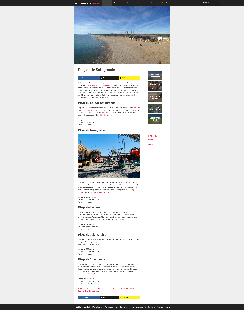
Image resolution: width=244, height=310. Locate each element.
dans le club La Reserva (98, 85)
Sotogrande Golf (155, 119)
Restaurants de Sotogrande (155, 86)
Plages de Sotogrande (155, 76)
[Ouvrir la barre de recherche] (167, 3)
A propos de (109, 307)
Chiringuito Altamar (105, 115)
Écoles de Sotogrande (155, 108)
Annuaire (116, 3)
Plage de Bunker (93, 274)
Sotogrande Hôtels (155, 97)
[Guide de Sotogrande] (86, 3)
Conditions (151, 307)
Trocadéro (82, 274)
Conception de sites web (138, 307)
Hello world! (152, 144)
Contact (167, 307)
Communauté (124, 307)
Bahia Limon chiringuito (102, 192)
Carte (116, 307)
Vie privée (160, 307)
